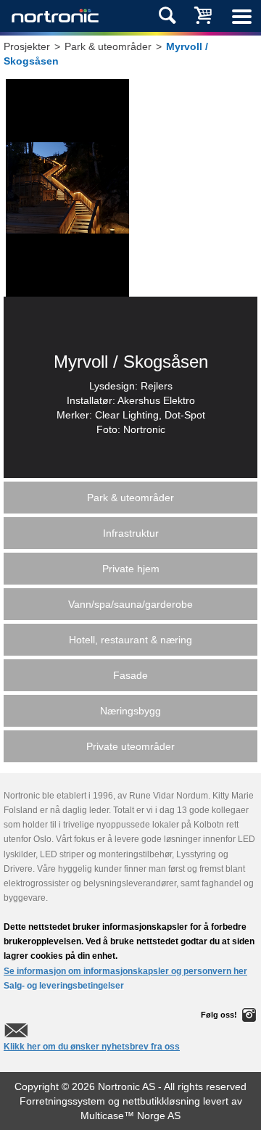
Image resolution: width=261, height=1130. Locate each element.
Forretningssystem (62, 1101)
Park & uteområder (108, 46)
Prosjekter (27, 46)
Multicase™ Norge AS (130, 1115)
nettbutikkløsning (161, 1101)
